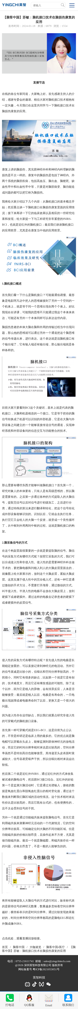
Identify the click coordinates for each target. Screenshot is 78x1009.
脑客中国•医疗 (55, 947)
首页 (5, 947)
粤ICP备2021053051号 (46, 969)
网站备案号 (25, 969)
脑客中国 (18, 947)
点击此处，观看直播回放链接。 (22, 938)
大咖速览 (35, 947)
